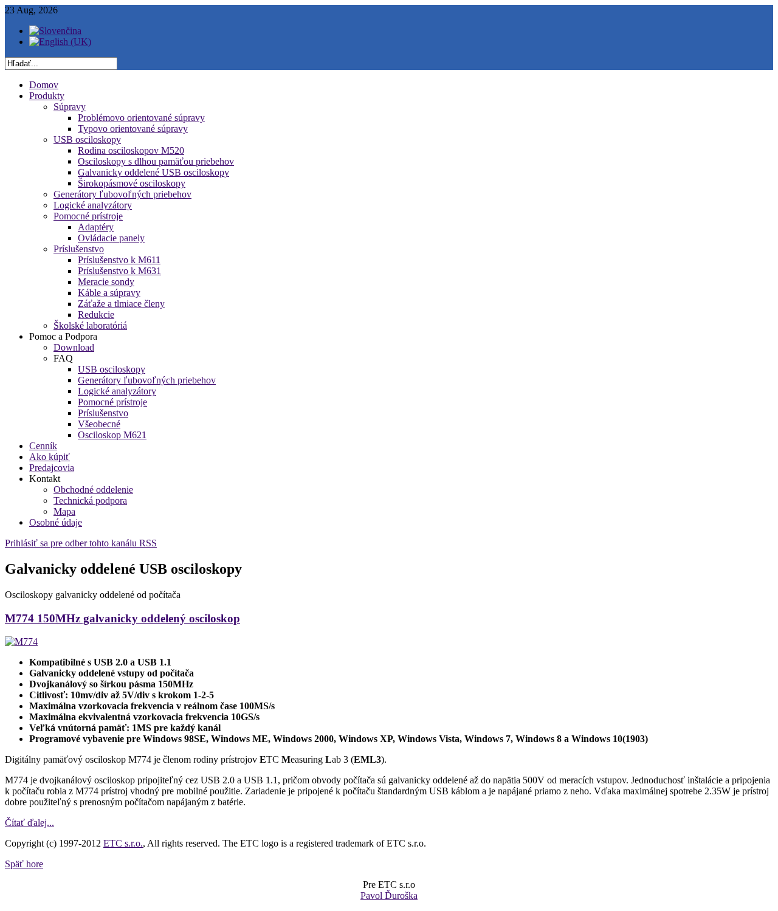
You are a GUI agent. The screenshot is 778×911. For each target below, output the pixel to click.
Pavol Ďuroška (389, 895)
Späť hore (24, 864)
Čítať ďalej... (29, 822)
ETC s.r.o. (123, 843)
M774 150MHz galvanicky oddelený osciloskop (122, 618)
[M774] (21, 641)
